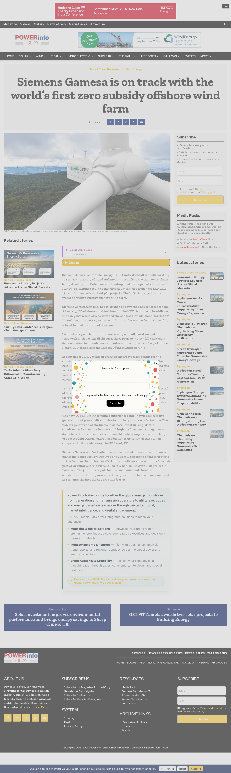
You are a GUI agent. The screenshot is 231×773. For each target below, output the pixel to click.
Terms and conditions (115, 395)
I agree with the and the (119, 395)
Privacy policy (145, 395)
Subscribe (115, 402)
